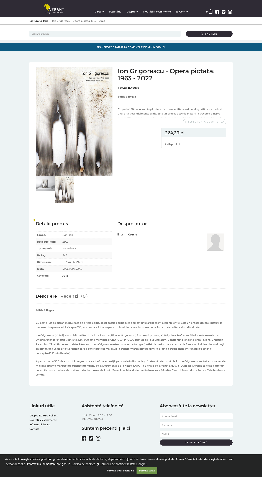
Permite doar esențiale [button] (120, 470)
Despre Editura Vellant (43, 415)
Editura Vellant (38, 20)
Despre (131, 11)
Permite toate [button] (147, 470)
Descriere (46, 296)
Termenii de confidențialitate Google (123, 464)
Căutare (210, 34)
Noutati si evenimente (43, 419)
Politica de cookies (83, 464)
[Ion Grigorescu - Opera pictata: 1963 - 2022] (74, 121)
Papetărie (115, 11)
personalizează (15, 464)
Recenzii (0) (74, 296)
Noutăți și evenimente (157, 11)
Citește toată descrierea (204, 121)
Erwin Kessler (128, 88)
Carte (98, 11)
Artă (65, 275)
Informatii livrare (39, 424)
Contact (34, 428)
